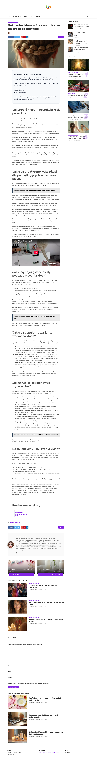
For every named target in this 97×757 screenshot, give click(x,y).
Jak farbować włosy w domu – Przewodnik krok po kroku (45, 699)
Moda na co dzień (71, 93)
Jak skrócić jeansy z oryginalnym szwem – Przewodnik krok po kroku (78, 116)
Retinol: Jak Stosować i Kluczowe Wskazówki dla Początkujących (46, 733)
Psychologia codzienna (73, 72)
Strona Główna (17, 16)
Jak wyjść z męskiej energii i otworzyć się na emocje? (76, 75)
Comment (10, 647)
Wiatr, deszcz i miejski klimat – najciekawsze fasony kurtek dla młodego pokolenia (81, 26)
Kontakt (38, 16)
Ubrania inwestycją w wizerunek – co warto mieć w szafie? (81, 34)
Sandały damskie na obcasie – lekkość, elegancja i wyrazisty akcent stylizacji (81, 41)
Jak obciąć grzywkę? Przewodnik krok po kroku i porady (45, 716)
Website (10, 677)
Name (9, 665)
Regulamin (48, 752)
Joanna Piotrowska (18, 32)
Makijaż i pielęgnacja (15, 522)
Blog (25, 16)
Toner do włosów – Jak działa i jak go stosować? (43, 586)
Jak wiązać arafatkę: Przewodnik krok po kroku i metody (77, 96)
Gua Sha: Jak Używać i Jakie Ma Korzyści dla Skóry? (46, 620)
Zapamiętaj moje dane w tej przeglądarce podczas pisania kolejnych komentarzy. (29, 683)
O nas (32, 16)
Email (9, 671)
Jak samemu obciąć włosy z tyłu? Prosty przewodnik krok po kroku (77, 137)
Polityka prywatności (56, 752)
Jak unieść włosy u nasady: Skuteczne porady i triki (46, 603)
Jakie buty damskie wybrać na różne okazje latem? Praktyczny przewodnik (81, 49)
